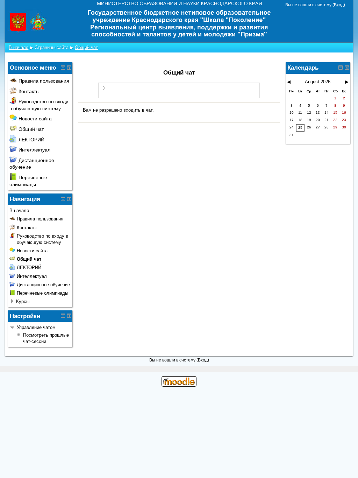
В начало (18, 47)
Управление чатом (36, 327)
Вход (339, 4)
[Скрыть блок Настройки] (63, 316)
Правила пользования (44, 81)
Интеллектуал (34, 150)
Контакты (29, 91)
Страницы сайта (52, 47)
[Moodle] (179, 385)
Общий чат (86, 47)
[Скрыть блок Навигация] (63, 199)
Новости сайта (35, 118)
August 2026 (317, 81)
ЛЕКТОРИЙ (31, 139)
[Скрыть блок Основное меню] (63, 67)
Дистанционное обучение (43, 284)
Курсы (22, 301)
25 (300, 127)
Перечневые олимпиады (42, 293)
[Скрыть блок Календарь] (340, 67)
